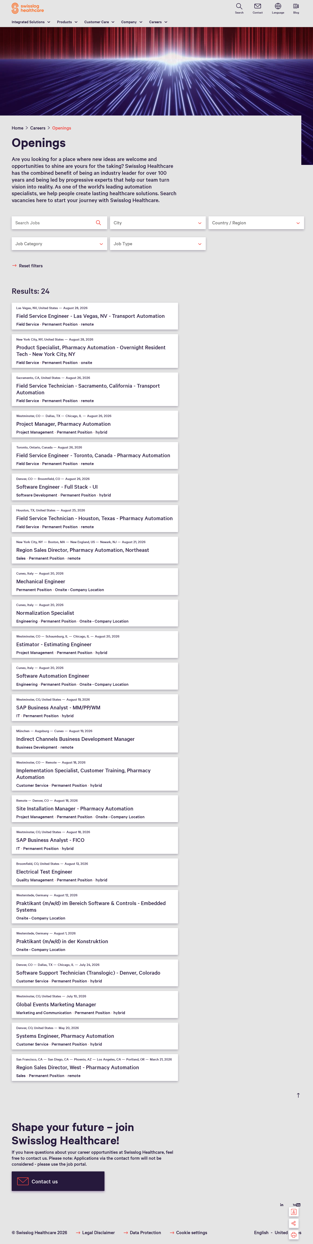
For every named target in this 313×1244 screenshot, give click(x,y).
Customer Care (96, 21)
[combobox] (158, 222)
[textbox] (154, 222)
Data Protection (145, 1232)
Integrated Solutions (28, 21)
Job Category (22, 254)
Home (17, 128)
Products (64, 21)
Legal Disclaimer (98, 1232)
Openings (61, 128)
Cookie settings (191, 1232)
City (115, 233)
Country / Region (222, 233)
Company (129, 21)
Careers (155, 21)
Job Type (118, 254)
